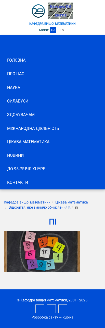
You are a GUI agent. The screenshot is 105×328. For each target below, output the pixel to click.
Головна (16, 60)
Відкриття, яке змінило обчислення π (39, 207)
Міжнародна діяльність (33, 128)
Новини (15, 155)
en (62, 30)
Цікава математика (28, 141)
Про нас (15, 73)
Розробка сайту (45, 317)
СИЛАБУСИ (17, 101)
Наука (13, 87)
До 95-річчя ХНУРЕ (26, 168)
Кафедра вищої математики (27, 202)
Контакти (17, 182)
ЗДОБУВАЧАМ (21, 114)
